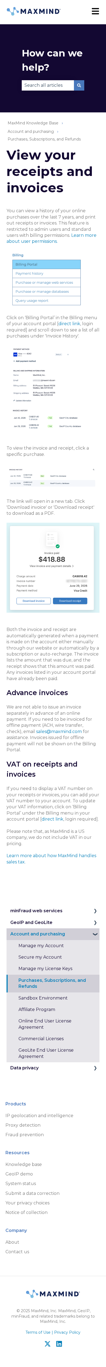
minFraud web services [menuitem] (36, 910)
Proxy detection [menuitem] (22, 1125)
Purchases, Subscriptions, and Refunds (44, 139)
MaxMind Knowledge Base (33, 123)
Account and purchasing (31, 131)
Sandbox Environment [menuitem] (43, 998)
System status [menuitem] (20, 1183)
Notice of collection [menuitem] (26, 1212)
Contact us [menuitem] (17, 1251)
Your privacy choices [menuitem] (27, 1203)
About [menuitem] (12, 1242)
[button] (95, 911)
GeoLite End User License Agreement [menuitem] (46, 1053)
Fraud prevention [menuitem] (24, 1134)
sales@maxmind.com (59, 731)
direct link (69, 323)
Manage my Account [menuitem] (41, 945)
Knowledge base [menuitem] (23, 1164)
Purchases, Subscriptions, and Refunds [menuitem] (52, 983)
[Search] (79, 85)
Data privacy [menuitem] (24, 1067)
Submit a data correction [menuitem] (32, 1193)
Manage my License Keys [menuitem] (45, 968)
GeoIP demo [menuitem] (19, 1174)
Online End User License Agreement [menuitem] (44, 1024)
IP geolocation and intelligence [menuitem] (39, 1115)
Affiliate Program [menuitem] (36, 1009)
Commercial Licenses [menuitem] (41, 1038)
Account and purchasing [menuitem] (37, 934)
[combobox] (48, 85)
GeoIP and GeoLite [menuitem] (31, 922)
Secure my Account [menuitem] (40, 957)
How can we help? (52, 60)
